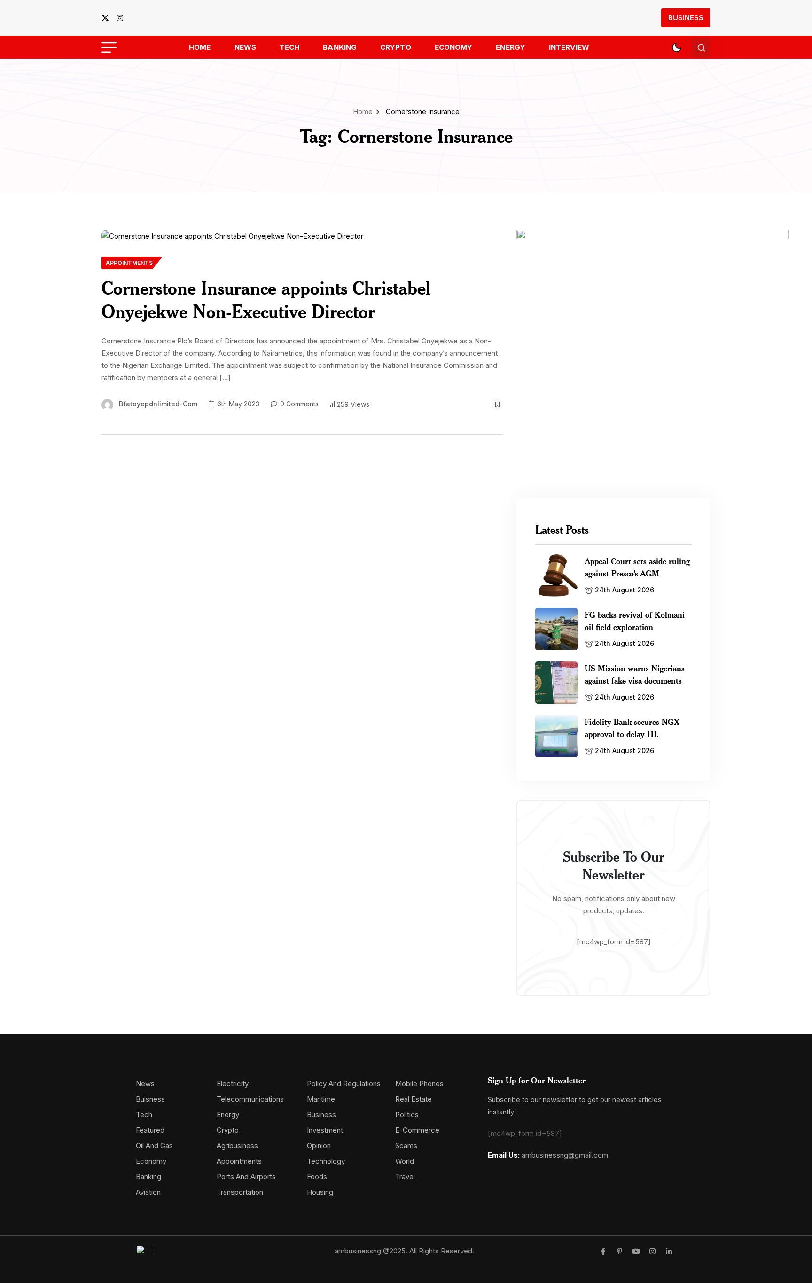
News (245, 47)
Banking (340, 47)
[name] (108, 18)
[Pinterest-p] (619, 1251)
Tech (289, 47)
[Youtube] (636, 1251)
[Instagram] (652, 1251)
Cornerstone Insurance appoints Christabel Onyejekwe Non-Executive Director (266, 299)
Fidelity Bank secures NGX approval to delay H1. (632, 727)
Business (685, 17)
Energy (510, 47)
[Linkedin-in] (668, 1251)
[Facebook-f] (603, 1251)
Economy (454, 47)
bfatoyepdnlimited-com (158, 404)
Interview (569, 47)
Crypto (395, 47)
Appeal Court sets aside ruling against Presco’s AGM (637, 567)
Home (200, 47)
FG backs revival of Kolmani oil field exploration (635, 620)
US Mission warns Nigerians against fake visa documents (635, 674)
